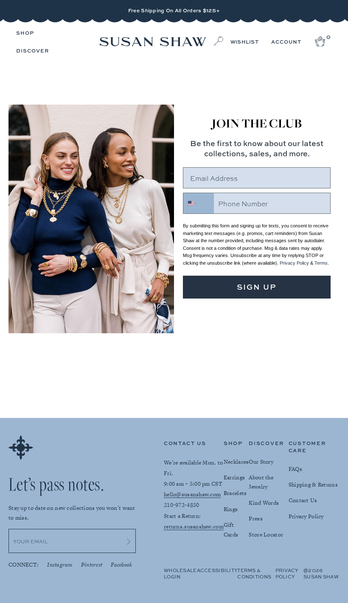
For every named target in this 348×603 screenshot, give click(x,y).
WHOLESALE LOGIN (180, 573)
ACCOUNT (286, 42)
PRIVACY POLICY (286, 573)
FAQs (295, 469)
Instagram (60, 565)
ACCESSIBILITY (217, 570)
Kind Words (264, 503)
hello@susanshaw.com (192, 494)
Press (255, 518)
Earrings (234, 477)
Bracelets (235, 493)
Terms (321, 263)
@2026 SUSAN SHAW (321, 573)
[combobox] (198, 203)
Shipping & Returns (313, 485)
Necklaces (236, 462)
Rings (231, 509)
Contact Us (303, 500)
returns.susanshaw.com (194, 527)
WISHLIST (244, 42)
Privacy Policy (294, 263)
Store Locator (266, 535)
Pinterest (92, 565)
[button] (25, 33)
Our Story (261, 462)
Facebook (121, 565)
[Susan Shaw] (153, 42)
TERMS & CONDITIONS (254, 573)
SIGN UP (257, 287)
